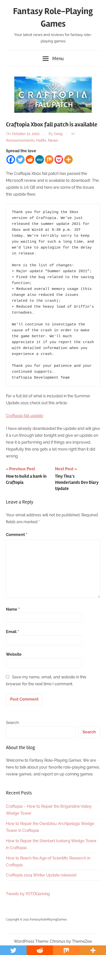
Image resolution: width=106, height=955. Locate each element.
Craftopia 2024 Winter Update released (41, 875)
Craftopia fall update (24, 415)
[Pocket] (58, 159)
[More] (68, 159)
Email (12, 631)
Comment (16, 534)
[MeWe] (39, 159)
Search (12, 722)
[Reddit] (30, 159)
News (53, 140)
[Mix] (49, 159)
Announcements (20, 140)
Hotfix (41, 140)
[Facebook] (10, 159)
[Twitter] (20, 159)
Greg (58, 134)
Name (13, 609)
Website (14, 654)
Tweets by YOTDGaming (28, 893)
